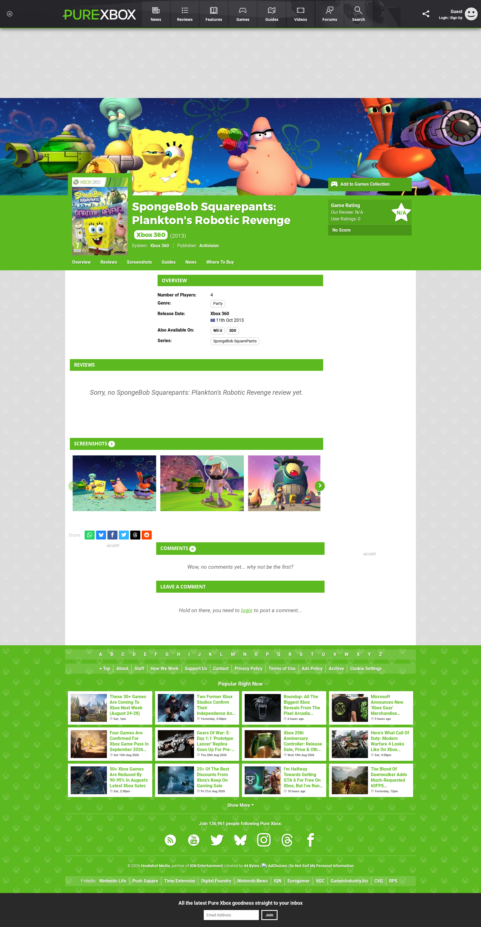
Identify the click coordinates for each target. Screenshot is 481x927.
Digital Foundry (216, 881)
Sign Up (456, 18)
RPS (393, 881)
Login (443, 18)
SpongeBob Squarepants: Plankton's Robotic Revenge (211, 219)
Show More (239, 805)
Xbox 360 (159, 245)
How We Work (165, 668)
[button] (320, 486)
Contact (221, 668)
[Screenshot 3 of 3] (290, 483)
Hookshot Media (155, 866)
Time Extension (179, 881)
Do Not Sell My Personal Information (321, 866)
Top (106, 668)
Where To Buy (220, 262)
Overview (81, 262)
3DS (232, 330)
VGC (320, 881)
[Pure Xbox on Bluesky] (240, 841)
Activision (209, 245)
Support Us (196, 668)
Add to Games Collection (364, 184)
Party (218, 303)
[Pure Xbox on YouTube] (193, 841)
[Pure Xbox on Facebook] (310, 841)
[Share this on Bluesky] (101, 535)
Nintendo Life (112, 881)
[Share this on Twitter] (124, 535)
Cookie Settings (366, 668)
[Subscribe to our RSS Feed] (170, 841)
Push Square (145, 881)
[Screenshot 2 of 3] (202, 483)
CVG (378, 881)
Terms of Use (282, 668)
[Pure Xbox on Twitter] (217, 841)
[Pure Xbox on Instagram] (264, 841)
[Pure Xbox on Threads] (287, 841)
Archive (336, 668)
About (122, 668)
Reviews (108, 262)
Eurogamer (299, 881)
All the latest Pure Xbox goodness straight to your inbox (240, 903)
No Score (341, 230)
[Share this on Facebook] (112, 535)
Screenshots (139, 262)
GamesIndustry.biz (349, 881)
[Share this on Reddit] (147, 535)
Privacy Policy (248, 668)
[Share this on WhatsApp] (90, 535)
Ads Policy (312, 668)
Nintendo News (252, 881)
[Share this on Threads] (135, 535)
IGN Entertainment (206, 866)
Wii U (217, 330)
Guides (169, 262)
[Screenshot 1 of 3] (114, 483)
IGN (277, 881)
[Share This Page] (426, 14)
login (246, 610)
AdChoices (277, 866)
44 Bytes (251, 866)
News (191, 262)
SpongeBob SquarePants (235, 341)
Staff (139, 668)
